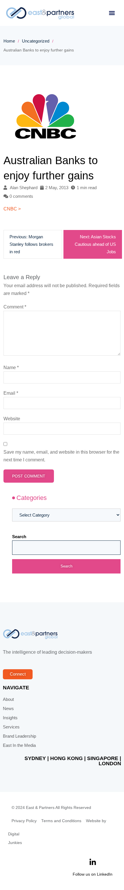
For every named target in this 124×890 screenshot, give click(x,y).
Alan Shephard (23, 187)
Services (11, 727)
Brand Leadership (19, 736)
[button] (112, 13)
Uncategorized (35, 41)
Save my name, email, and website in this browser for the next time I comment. (61, 456)
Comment (14, 306)
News (8, 708)
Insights (10, 718)
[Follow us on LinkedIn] (92, 862)
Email (10, 393)
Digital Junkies (15, 838)
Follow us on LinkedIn (92, 874)
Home (9, 41)
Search (19, 536)
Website (11, 418)
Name (11, 367)
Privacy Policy (24, 821)
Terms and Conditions (61, 821)
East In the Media (19, 745)
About (8, 699)
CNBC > (12, 208)
